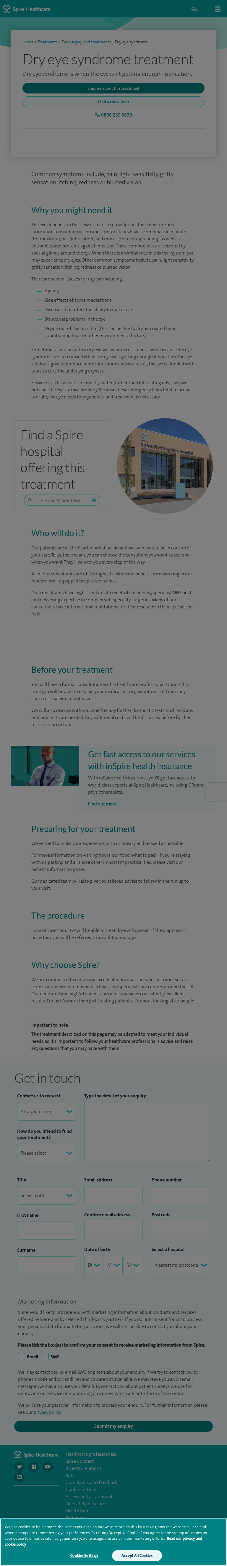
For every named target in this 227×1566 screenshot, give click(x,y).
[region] (113, 1542)
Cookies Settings (84, 1555)
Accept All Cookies (136, 1555)
